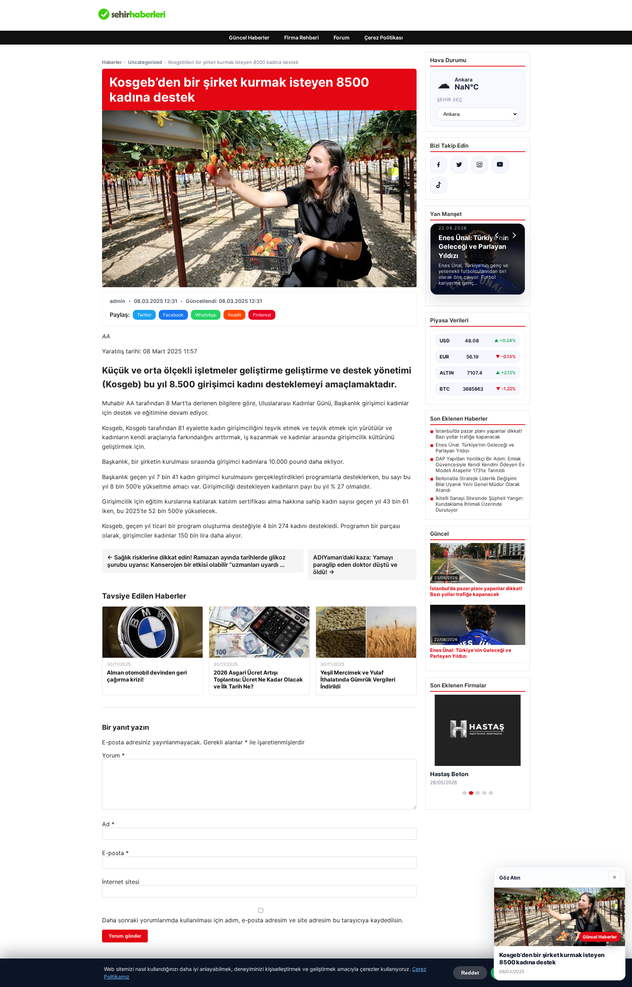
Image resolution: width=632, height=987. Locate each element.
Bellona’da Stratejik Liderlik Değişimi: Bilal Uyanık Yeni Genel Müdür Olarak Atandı (478, 484)
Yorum (113, 755)
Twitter (144, 315)
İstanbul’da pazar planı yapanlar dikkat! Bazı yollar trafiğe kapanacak (479, 434)
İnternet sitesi (120, 881)
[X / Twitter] (459, 164)
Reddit (234, 315)
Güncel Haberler (249, 37)
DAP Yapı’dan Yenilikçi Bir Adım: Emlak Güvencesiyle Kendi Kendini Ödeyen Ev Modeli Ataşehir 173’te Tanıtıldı (480, 464)
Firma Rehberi (301, 37)
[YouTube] (500, 164)
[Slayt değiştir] (464, 793)
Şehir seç (450, 99)
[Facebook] (438, 164)
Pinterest (262, 315)
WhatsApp (205, 315)
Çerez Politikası (383, 37)
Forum (342, 37)
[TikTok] (438, 185)
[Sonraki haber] (513, 235)
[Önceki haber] (498, 235)
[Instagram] (479, 164)
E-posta (115, 853)
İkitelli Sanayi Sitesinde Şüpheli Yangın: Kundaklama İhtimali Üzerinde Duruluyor (480, 504)
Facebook (173, 315)
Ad (108, 824)
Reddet (470, 973)
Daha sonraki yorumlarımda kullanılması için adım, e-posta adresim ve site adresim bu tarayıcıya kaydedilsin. (252, 920)
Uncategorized (145, 62)
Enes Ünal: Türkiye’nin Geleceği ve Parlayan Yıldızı (475, 447)
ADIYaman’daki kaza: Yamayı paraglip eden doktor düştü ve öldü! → (355, 565)
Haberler (112, 62)
